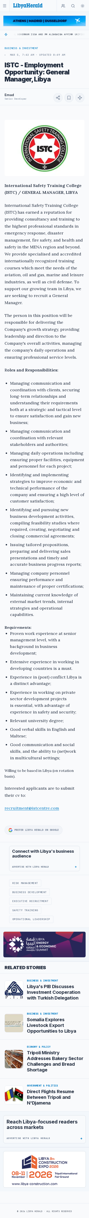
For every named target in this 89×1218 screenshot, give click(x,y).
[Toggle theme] (82, 6)
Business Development (29, 892)
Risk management (25, 883)
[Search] (73, 6)
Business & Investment (21, 48)
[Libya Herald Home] (28, 6)
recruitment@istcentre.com (32, 808)
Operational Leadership (31, 919)
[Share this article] (58, 97)
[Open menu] (4, 6)
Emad (9, 95)
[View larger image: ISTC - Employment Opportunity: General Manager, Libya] (44, 148)
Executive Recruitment (30, 901)
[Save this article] (68, 97)
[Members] (63, 6)
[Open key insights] (79, 97)
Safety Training (25, 910)
